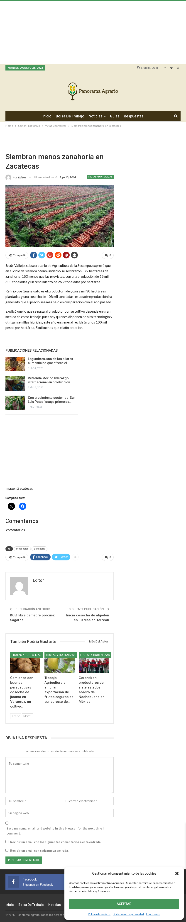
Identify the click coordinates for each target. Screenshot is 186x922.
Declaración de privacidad (128, 914)
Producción (22, 548)
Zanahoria (39, 548)
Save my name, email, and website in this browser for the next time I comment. (55, 831)
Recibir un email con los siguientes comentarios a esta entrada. (55, 842)
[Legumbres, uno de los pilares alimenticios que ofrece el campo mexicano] (15, 364)
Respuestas (134, 116)
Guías (115, 116)
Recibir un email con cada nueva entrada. (39, 850)
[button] (177, 873)
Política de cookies (99, 914)
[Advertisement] (93, 32)
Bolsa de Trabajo (70, 116)
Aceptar (124, 904)
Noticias (96, 116)
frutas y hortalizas (100, 176)
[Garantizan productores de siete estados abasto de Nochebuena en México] (94, 662)
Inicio (46, 116)
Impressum (153, 914)
